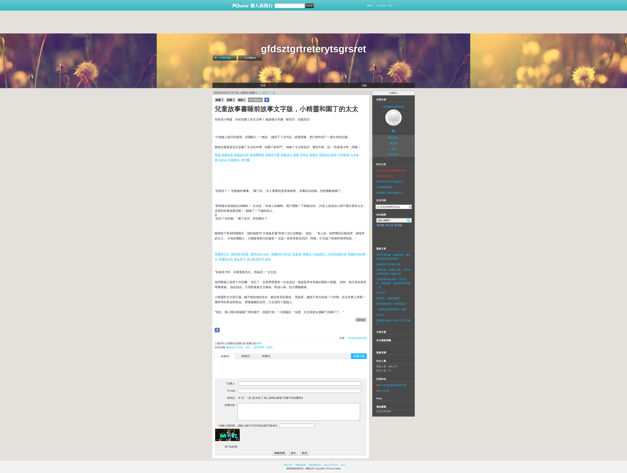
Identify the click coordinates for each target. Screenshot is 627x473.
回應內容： (231, 405)
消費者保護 (300, 465)
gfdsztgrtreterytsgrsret (313, 48)
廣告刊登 (288, 465)
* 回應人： (231, 383)
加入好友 (393, 154)
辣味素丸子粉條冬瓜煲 (388, 264)
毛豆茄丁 (381, 292)
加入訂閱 (384, 390)
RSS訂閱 (384, 385)
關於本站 (393, 137)
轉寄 (259, 343)
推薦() (245, 356)
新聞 (369, 6)
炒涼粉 (380, 314)
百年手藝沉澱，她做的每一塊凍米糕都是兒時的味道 (393, 256)
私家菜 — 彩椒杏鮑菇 (388, 298)
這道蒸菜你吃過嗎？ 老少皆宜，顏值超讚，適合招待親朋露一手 (393, 283)
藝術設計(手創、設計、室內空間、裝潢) (249, 347)
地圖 (393, 148)
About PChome (331, 465)
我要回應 (359, 356)
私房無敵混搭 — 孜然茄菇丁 (391, 303)
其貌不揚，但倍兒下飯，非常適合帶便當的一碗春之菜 (393, 271)
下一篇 (271, 92)
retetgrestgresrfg (357, 338)
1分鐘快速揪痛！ (385, 187)
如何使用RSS (397, 385)
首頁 (263, 85)
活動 (364, 85)
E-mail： (232, 390)
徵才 (343, 465)
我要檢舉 (361, 319)
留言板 (393, 143)
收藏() (266, 356)
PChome (382, 6)
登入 (391, 6)
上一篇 (261, 92)
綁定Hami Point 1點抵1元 (390, 181)
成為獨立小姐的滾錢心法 (389, 192)
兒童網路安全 (314, 465)
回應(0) (225, 356)
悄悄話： (232, 397)
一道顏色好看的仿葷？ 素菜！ (392, 309)
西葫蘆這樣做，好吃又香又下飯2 (393, 322)
